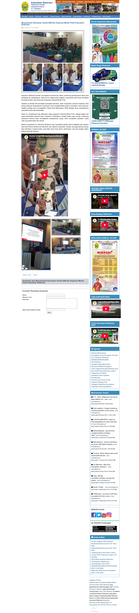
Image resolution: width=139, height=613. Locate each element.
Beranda (24, 16)
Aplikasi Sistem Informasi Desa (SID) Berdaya (102, 583)
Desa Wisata (106, 16)
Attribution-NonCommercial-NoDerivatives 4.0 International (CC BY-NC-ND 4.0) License (103, 602)
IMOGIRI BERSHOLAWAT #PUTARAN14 (100, 361)
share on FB (27, 275)
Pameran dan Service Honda (100, 380)
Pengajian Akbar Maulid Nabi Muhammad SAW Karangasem (101, 365)
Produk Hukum (55, 16)
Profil (59, 2)
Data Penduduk (89, 2)
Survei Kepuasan (108, 2)
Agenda (98, 2)
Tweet (35, 275)
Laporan (45, 16)
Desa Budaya (77, 16)
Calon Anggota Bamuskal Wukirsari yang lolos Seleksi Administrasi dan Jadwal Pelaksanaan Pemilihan (104, 370)
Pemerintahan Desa (69, 2)
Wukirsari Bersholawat (98, 353)
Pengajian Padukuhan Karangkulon (102, 384)
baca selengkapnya (99, 424)
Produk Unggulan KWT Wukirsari (102, 541)
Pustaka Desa (96, 16)
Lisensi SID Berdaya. (105, 591)
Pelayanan (87, 16)
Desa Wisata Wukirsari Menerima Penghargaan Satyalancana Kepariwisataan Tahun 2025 (102, 561)
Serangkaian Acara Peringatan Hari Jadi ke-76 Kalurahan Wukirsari (104, 356)
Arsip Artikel (99, 537)
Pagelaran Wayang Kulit (99, 382)
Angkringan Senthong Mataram (101, 386)
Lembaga (80, 2)
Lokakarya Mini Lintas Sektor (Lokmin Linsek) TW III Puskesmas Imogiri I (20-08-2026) (104, 554)
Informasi (38, 16)
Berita (31, 16)
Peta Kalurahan (66, 16)
